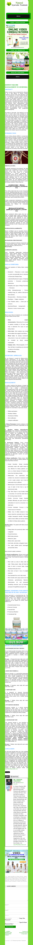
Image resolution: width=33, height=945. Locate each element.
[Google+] (11, 786)
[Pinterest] (11, 788)
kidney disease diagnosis (20, 880)
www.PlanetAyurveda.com (11, 768)
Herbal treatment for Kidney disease (16, 877)
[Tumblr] (8, 790)
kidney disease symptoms (11, 881)
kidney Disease (15, 878)
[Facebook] (9, 786)
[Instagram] (9, 788)
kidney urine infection (22, 881)
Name (6, 904)
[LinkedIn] (7, 788)
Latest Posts (15, 776)
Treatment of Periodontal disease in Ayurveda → (23, 932)
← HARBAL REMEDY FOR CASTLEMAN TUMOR (8, 933)
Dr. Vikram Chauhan (17, 780)
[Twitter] (7, 786)
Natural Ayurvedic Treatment (19, 940)
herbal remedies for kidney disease (15, 876)
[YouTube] (10, 790)
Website (7, 915)
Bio (8, 776)
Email (6, 910)
